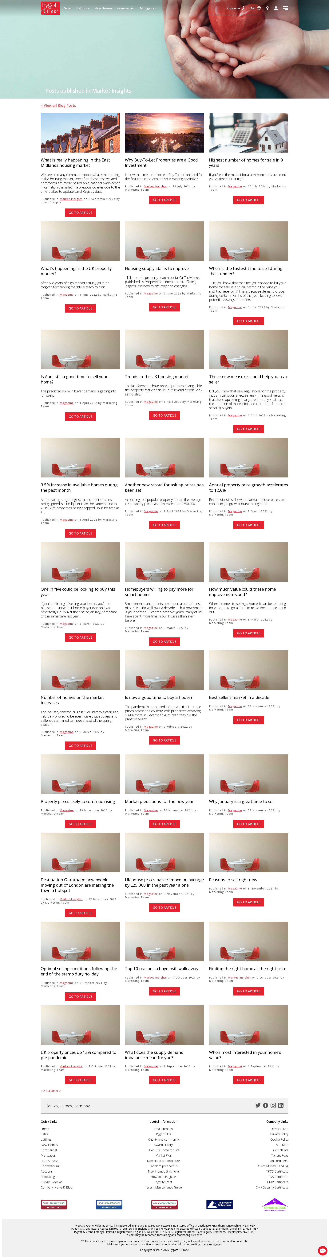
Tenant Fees (279, 1155)
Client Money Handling (273, 1166)
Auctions (47, 1171)
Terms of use (279, 1129)
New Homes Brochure (163, 1171)
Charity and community (163, 1139)
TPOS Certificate (277, 1171)
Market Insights (71, 199)
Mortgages (148, 8)
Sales (68, 8)
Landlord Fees (278, 1161)
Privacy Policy (279, 1134)
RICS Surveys (49, 1161)
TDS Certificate (278, 1177)
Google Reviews (51, 1182)
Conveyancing (50, 1166)
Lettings (83, 8)
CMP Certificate (277, 1182)
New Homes (103, 8)
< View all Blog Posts (58, 105)
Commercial (125, 8)
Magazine (235, 186)
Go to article (80, 213)
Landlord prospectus (163, 1166)
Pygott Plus (163, 1134)
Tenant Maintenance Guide (163, 1187)
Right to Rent (163, 1182)
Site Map (282, 1145)
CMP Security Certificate (272, 1187)
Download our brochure (163, 1161)
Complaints (280, 1150)
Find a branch (163, 1129)
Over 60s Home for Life (163, 1150)
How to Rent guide (163, 1177)
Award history (163, 1145)
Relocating (48, 1177)
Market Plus (163, 1155)
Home (45, 1129)
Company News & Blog (56, 1187)
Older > (56, 1091)
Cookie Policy (279, 1139)
